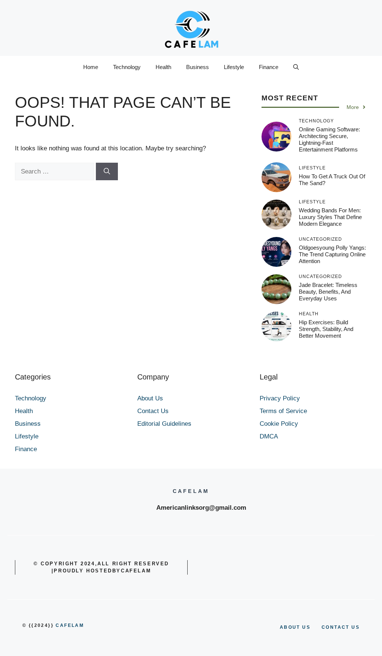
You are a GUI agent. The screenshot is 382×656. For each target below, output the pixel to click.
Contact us (341, 627)
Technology (127, 67)
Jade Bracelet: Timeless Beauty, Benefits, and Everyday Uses (328, 292)
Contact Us (153, 411)
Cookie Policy (279, 423)
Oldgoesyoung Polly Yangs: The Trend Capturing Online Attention (332, 254)
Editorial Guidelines (164, 423)
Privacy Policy (280, 398)
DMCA (269, 436)
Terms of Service (283, 411)
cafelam (70, 625)
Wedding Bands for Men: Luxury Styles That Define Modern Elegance (330, 217)
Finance (268, 67)
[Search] (107, 172)
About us (295, 627)
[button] (296, 67)
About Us (150, 398)
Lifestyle (234, 67)
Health (163, 67)
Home (90, 67)
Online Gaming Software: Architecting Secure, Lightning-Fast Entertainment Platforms (329, 139)
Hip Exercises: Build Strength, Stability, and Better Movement (326, 329)
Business (197, 67)
